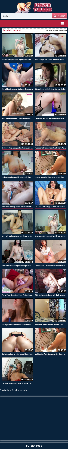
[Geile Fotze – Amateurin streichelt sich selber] (50, 251)
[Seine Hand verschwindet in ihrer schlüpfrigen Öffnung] (17, 75)
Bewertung (63, 30)
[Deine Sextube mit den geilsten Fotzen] (34, 6)
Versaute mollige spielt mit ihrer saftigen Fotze (21, 206)
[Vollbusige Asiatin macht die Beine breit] (50, 340)
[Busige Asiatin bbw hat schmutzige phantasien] (50, 163)
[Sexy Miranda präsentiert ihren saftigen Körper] (17, 222)
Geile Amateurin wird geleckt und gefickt (19, 354)
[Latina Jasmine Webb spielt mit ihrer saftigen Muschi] (17, 163)
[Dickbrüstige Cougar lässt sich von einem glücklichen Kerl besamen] (17, 134)
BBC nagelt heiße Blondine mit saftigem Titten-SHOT (24, 118)
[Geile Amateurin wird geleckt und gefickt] (17, 340)
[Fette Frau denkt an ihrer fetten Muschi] (17, 281)
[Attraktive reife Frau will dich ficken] (50, 281)
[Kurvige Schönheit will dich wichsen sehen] (17, 310)
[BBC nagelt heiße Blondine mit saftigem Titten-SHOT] (17, 104)
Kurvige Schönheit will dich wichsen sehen (19, 324)
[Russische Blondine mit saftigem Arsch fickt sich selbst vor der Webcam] (50, 134)
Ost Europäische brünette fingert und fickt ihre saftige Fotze (27, 383)
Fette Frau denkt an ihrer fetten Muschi (18, 295)
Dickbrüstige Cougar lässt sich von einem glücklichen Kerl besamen (29, 148)
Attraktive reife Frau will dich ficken (50, 295)
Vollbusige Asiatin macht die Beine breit (51, 354)
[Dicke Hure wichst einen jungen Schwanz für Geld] (50, 75)
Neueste (49, 30)
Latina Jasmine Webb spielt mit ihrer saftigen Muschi (23, 177)
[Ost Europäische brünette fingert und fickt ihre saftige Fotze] (17, 369)
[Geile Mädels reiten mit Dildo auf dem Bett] (50, 104)
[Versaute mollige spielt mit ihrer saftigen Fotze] (17, 193)
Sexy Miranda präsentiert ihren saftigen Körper (21, 236)
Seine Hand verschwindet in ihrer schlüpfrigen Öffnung (24, 89)
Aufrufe (55, 30)
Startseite (4, 390)
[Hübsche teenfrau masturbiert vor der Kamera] (50, 310)
